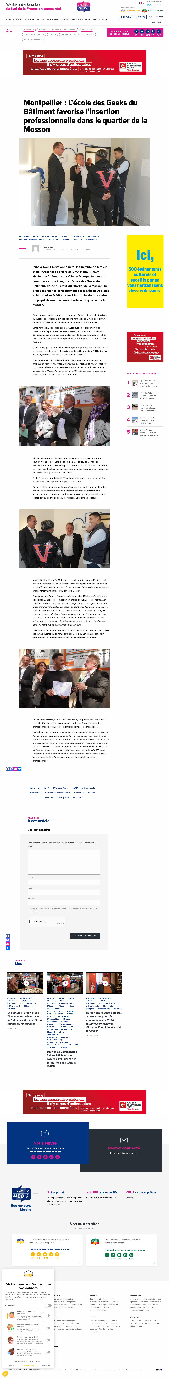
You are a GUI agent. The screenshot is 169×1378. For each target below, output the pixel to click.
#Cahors (51, 1003)
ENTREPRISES (135, 1295)
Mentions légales (83, 1370)
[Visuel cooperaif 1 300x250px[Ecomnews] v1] (145, 347)
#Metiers (28, 1006)
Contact (68, 1370)
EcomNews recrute (133, 1370)
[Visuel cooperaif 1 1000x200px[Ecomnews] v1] (84, 62)
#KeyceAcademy (54, 1040)
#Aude (72, 998)
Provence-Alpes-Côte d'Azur (76, 19)
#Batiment (24, 237)
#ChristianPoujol (50, 237)
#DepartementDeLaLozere (59, 1029)
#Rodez (64, 1022)
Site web (31, 898)
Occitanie (29, 19)
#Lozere (59, 1014)
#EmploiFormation (55, 1032)
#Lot (49, 1014)
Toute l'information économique (33, 7)
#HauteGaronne (54, 1009)
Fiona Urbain (47, 247)
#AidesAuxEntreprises (70, 34)
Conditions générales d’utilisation (108, 1370)
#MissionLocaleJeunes (57, 1042)
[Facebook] (8, 769)
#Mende (71, 1014)
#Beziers (64, 1001)
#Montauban (63, 1016)
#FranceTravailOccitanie (58, 1037)
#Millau (50, 1016)
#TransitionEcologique (34, 34)
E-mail (31, 888)
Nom (30, 878)
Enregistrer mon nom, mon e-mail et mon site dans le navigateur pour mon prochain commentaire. (63, 910)
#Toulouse (52, 1027)
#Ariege (51, 998)
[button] (106, 19)
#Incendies (29, 30)
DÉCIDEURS (134, 1317)
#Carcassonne (65, 1003)
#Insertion (53, 239)
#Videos (11, 1009)
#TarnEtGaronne (66, 1024)
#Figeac (50, 1006)
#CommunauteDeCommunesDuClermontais (57, 30)
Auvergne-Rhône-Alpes (48, 19)
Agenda (127, 17)
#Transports (87, 30)
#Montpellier (92, 239)
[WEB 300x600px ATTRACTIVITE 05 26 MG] (145, 271)
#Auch (61, 998)
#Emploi (90, 1009)
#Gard (61, 1006)
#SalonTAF (73, 1045)
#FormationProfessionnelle (32, 239)
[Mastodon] (11, 769)
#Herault (78, 239)
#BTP (35, 237)
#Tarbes (50, 1024)
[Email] (15, 769)
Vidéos (141, 17)
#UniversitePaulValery (33, 39)
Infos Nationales (14, 19)
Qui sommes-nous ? (52, 1370)
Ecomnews (153, 5)
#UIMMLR (51, 1047)
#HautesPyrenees (55, 1011)
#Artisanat (27, 1001)
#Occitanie (78, 798)
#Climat (52, 34)
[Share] (19, 769)
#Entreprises (53, 1034)
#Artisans (89, 34)
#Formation (93, 237)
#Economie (108, 1006)
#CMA (64, 237)
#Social (66, 239)
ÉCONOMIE (55, 1295)
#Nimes (66, 1019)
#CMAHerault (77, 237)
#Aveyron (51, 1001)
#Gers (71, 1006)
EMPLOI (93, 1317)
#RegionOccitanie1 (55, 1045)
